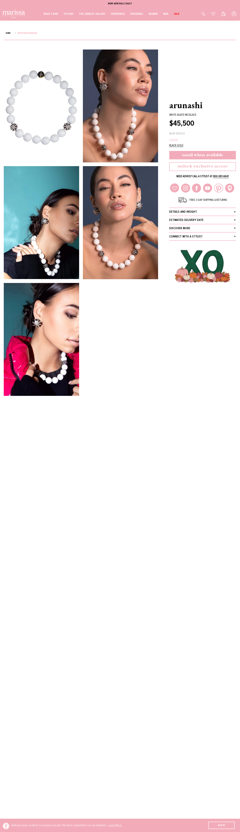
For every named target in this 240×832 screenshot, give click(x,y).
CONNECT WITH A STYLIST (186, 236)
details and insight (183, 212)
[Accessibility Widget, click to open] (6, 826)
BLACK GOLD (176, 145)
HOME (8, 33)
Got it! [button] (221, 825)
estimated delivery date (186, 220)
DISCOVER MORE (179, 228)
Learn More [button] (115, 825)
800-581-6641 (221, 176)
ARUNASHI (186, 105)
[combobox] (199, 14)
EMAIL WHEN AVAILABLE (202, 155)
